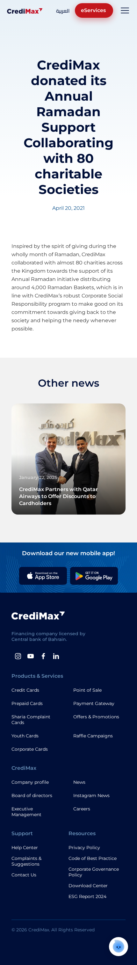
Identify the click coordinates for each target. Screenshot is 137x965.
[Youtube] (30, 656)
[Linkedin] (56, 656)
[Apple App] (43, 576)
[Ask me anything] (118, 946)
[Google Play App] (94, 576)
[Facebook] (43, 656)
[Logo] (24, 10)
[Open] (125, 10)
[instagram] (17, 656)
